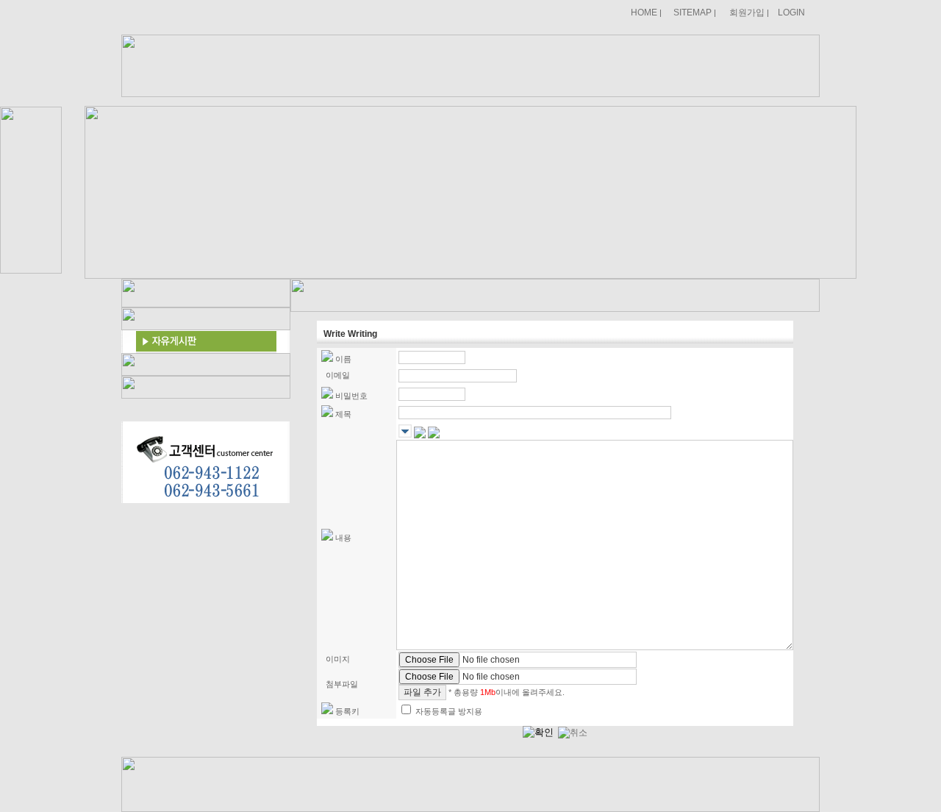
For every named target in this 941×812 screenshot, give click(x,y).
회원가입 (747, 12)
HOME (644, 12)
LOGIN (791, 12)
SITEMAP (692, 12)
